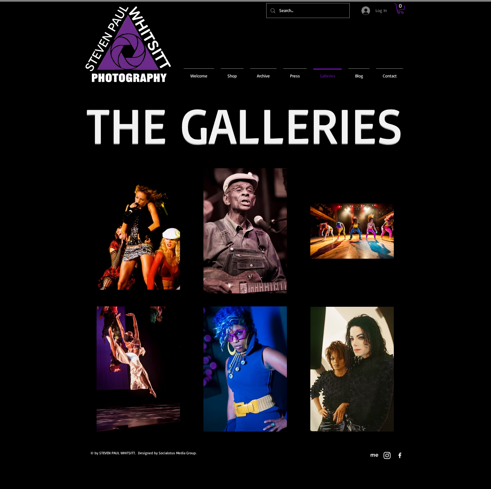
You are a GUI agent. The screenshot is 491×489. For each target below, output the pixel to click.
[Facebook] (399, 455)
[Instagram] (387, 455)
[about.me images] (374, 455)
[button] (263, 72)
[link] (400, 9)
